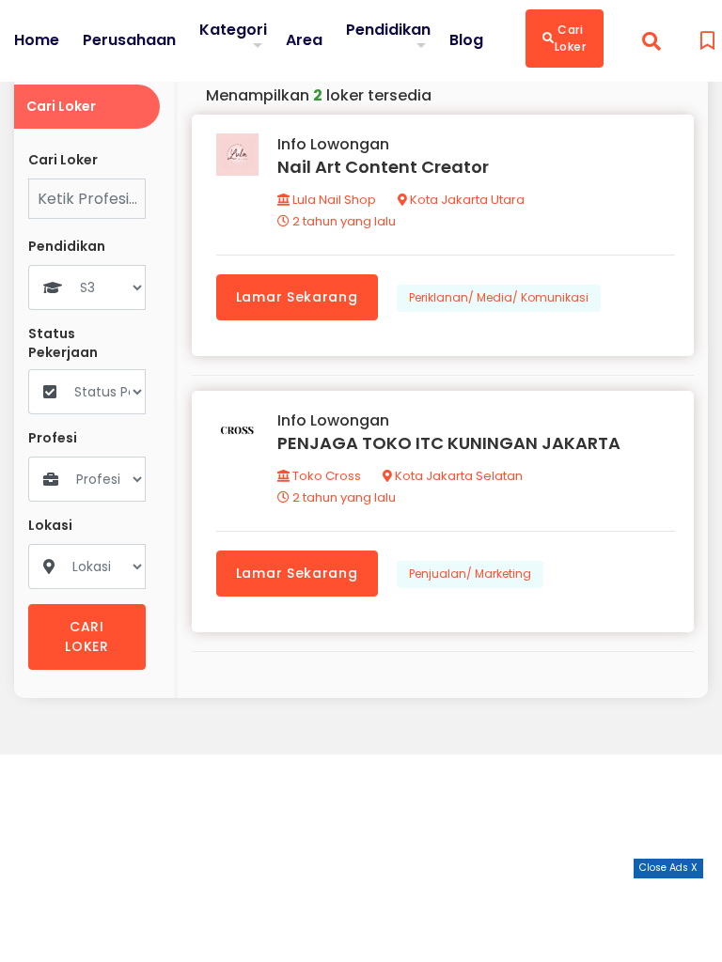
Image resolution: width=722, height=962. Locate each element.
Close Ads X (668, 868)
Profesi (52, 438)
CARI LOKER (87, 636)
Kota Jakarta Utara (466, 200)
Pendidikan (388, 29)
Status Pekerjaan (63, 343)
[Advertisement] (361, 919)
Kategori (233, 29)
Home (36, 40)
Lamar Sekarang (297, 296)
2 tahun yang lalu (343, 221)
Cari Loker (571, 38)
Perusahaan (129, 40)
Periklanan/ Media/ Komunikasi (499, 297)
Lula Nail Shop (333, 200)
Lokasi (50, 526)
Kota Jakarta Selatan (457, 476)
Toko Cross (325, 476)
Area (304, 40)
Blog (466, 40)
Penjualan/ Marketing (470, 574)
